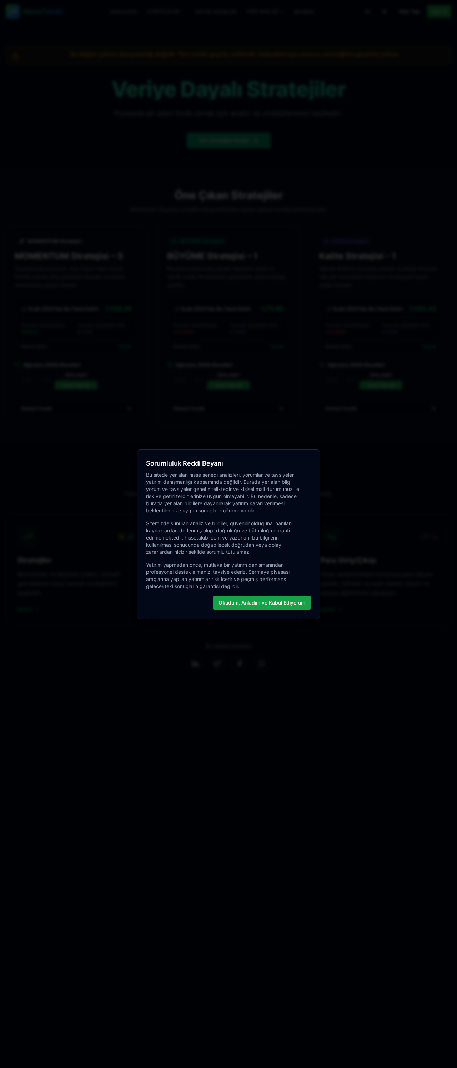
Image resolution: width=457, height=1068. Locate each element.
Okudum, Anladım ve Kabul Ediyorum (262, 603)
